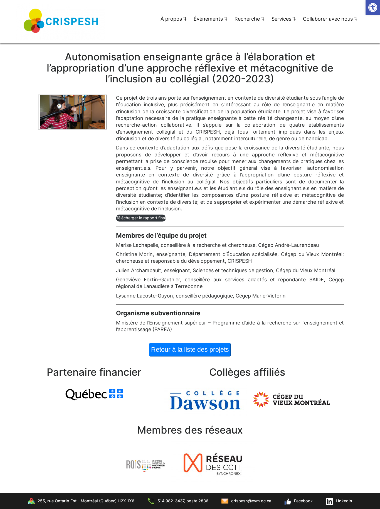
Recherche (250, 19)
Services (284, 19)
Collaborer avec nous (330, 19)
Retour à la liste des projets (190, 349)
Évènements (211, 19)
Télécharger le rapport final (141, 217)
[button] (373, 7)
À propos (174, 19)
